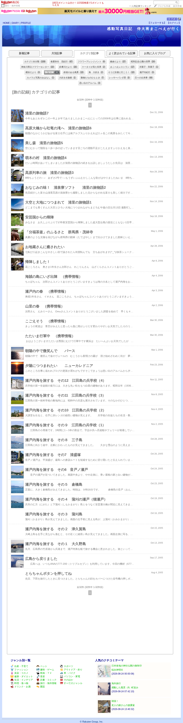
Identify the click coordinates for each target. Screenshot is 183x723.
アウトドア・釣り (73, 669)
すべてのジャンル (73, 683)
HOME (6, 23)
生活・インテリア (23, 679)
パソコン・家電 (72, 676)
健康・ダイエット (23, 676)
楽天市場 (177, 6)
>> (140, 6)
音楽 (42, 676)
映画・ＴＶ (46, 673)
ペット (43, 666)
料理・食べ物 (21, 683)
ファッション (21, 669)
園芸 (42, 686)
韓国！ (115, 701)
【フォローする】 (157, 22)
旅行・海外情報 (12, 5)
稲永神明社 (117, 669)
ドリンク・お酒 (22, 686)
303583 (172, 19)
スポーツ (68, 666)
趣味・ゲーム (47, 669)
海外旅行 (116, 683)
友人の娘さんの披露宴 (123, 705)
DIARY (15, 23)
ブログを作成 (163, 6)
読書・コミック (48, 679)
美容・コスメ (21, 673)
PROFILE (26, 23)
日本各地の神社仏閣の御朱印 (127, 665)
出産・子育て (21, 666)
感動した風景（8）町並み (125, 687)
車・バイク (69, 673)
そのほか (68, 679)
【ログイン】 (174, 22)
